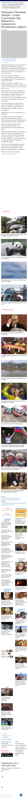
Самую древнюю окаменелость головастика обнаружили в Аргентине (13, 504)
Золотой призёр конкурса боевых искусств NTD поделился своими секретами (19, 536)
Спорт (7, 687)
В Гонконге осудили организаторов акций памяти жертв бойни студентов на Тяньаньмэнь (6, 525)
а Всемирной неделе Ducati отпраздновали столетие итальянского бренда (20, 683)
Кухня (21, 656)
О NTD (5, 734)
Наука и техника (21, 578)
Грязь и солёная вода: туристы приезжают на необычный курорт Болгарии (20, 635)
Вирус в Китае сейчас (7, 515)
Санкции (11, 510)
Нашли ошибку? (7, 739)
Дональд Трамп (5, 510)
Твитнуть (6, 62)
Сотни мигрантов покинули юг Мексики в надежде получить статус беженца (6, 537)
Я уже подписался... (6, 797)
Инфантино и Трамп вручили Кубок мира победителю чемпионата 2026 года (7, 713)
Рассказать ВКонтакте (10, 60)
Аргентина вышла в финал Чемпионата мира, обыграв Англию (7, 728)
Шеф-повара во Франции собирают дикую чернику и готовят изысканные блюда (21, 649)
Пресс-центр (6, 736)
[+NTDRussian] (1, 679)
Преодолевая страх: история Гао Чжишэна (20, 552)
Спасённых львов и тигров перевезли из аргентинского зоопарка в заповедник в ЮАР (7, 550)
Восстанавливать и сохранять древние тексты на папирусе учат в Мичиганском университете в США (7, 583)
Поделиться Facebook (10, 59)
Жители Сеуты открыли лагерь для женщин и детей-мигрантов (6, 576)
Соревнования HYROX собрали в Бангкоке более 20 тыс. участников (6, 699)
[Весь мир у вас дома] (1, 674)
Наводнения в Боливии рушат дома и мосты (12, 423)
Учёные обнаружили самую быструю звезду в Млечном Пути (7, 531)
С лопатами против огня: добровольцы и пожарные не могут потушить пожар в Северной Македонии (7, 564)
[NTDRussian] (1, 672)
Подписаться (21, 795)
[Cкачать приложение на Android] (7, 756)
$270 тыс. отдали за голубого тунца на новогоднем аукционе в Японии (20, 666)
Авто (21, 673)
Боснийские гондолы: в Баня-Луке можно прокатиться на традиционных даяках (6, 632)
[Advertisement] (14, 168)
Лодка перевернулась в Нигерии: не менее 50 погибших (6, 571)
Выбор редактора (21, 508)
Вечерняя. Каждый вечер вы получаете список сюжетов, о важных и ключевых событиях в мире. (14, 773)
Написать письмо (20, 757)
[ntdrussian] (1, 681)
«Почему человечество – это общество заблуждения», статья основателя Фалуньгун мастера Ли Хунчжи (21, 521)
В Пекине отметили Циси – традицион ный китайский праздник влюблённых (7, 544)
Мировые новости (7, 2)
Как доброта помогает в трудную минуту (20, 573)
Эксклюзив (21, 543)
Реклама (5, 737)
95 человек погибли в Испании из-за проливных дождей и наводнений (11, 499)
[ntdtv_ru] (1, 683)
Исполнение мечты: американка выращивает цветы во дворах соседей (7, 557)
